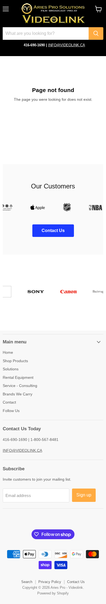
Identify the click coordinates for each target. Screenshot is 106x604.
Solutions (10, 369)
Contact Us (76, 582)
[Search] (96, 33)
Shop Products (15, 361)
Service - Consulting (20, 385)
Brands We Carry (17, 394)
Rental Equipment (18, 377)
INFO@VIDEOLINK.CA (66, 45)
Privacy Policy (49, 582)
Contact (9, 402)
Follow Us (11, 410)
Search (26, 582)
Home (8, 352)
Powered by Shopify (53, 593)
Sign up (83, 495)
